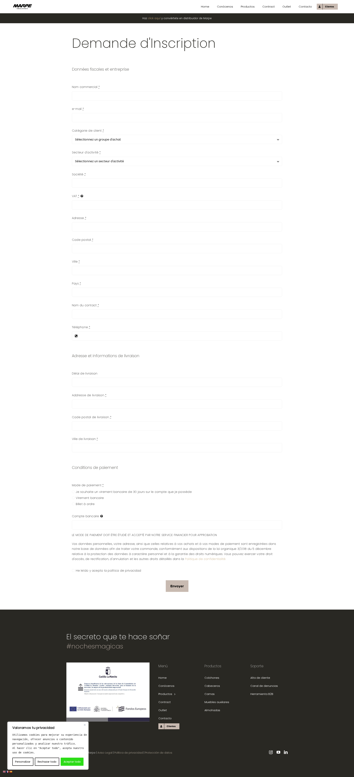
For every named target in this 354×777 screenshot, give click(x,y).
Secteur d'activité (86, 152)
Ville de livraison (85, 439)
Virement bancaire (90, 498)
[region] (47, 746)
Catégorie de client (88, 131)
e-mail (78, 109)
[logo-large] (22, 5)
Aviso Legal (105, 753)
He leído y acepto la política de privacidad (108, 570)
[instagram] (271, 752)
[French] (7, 771)
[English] (4, 771)
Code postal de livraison (91, 417)
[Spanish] (11, 771)
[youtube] (278, 752)
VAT (75, 196)
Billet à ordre (85, 504)
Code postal (82, 240)
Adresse (79, 218)
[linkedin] (286, 752)
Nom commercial (86, 87)
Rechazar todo (47, 762)
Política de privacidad (129, 753)
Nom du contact (85, 305)
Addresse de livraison (89, 395)
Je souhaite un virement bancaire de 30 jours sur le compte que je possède (134, 492)
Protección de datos (158, 753)
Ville (76, 261)
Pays (76, 283)
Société (79, 174)
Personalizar (22, 762)
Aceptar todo (72, 762)
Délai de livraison (84, 373)
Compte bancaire (85, 516)
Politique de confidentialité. (205, 559)
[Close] (84, 725)
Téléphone (81, 327)
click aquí (154, 18)
